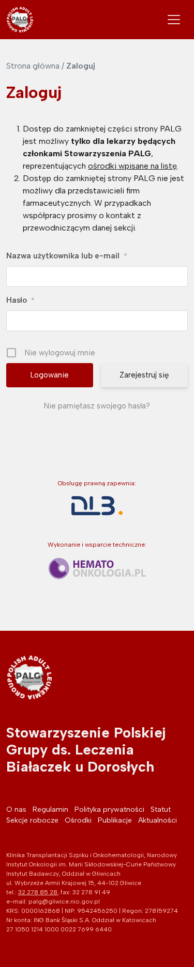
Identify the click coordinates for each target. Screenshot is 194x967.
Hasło (20, 300)
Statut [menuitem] (161, 809)
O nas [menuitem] (16, 809)
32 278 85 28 (37, 892)
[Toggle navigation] (174, 19)
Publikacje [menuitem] (115, 820)
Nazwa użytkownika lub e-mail (66, 255)
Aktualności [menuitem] (157, 820)
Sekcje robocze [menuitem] (32, 820)
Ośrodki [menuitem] (78, 820)
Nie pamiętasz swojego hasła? (97, 406)
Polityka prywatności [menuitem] (109, 809)
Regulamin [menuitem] (50, 809)
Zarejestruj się (144, 375)
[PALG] (20, 19)
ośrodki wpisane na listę (132, 166)
